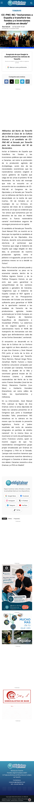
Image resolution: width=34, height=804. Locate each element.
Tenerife (16, 10)
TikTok (18, 510)
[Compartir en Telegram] (22, 81)
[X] (24, 789)
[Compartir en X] (12, 81)
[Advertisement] (17, 107)
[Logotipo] (17, 3)
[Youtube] (29, 789)
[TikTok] (19, 789)
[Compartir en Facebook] (6, 81)
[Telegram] (14, 789)
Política (10, 518)
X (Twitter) (24, 500)
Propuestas (17, 518)
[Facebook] (4, 789)
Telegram (12, 505)
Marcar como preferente (18, 67)
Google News (12, 496)
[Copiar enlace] (28, 81)
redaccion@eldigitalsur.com (17, 782)
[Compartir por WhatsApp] (17, 81)
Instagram (11, 500)
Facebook (26, 496)
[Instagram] (9, 789)
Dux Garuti (6, 27)
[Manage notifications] (29, 799)
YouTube (24, 505)
